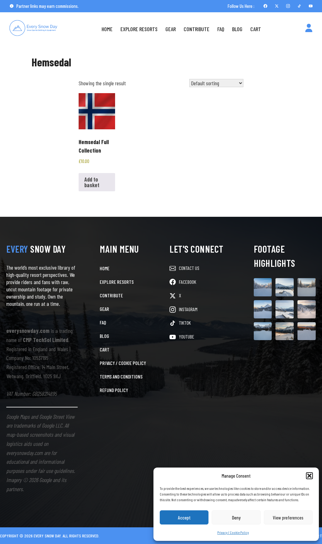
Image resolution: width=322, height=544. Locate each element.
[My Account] (309, 29)
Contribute (196, 28)
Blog (237, 28)
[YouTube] (311, 6)
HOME (104, 268)
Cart (255, 28)
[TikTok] (299, 6)
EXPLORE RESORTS (117, 282)
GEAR (104, 309)
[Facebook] (265, 6)
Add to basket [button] (91, 182)
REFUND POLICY (114, 390)
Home (107, 28)
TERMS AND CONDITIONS (121, 376)
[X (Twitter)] (277, 6)
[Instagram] (288, 6)
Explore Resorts (139, 28)
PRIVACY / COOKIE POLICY (123, 363)
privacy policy (263, 521)
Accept (184, 517)
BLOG (104, 336)
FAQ (220, 28)
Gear (170, 28)
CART (104, 349)
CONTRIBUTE (111, 295)
